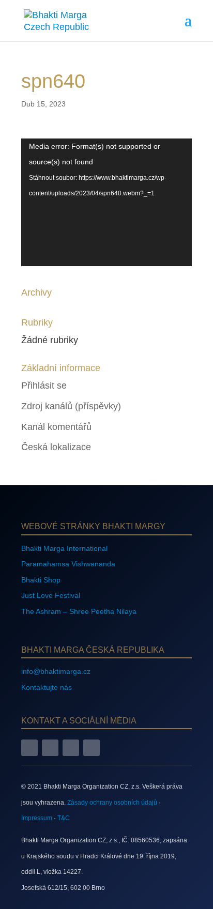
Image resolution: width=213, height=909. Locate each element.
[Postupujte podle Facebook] (29, 747)
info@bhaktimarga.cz (55, 671)
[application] (106, 202)
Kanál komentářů (56, 427)
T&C (63, 818)
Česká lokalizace (56, 447)
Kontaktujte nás (46, 687)
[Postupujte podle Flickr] (91, 747)
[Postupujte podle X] (71, 747)
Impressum (36, 818)
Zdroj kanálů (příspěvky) (71, 406)
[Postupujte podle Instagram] (50, 747)
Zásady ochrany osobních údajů (112, 802)
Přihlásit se (44, 385)
